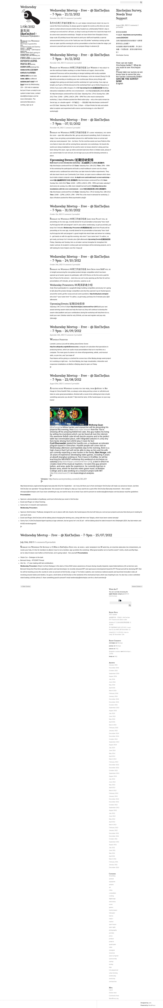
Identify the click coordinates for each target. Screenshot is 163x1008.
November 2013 (114, 767)
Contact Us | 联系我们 (28, 73)
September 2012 (114, 807)
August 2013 (113, 776)
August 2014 (113, 744)
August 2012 (113, 810)
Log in (111, 990)
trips (110, 967)
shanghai (112, 950)
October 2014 (113, 739)
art (110, 887)
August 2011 (113, 844)
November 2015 (114, 702)
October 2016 (113, 670)
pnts (150, 1003)
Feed (22, 85)
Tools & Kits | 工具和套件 (29, 70)
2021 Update (113, 614)
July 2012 (112, 813)
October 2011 (113, 839)
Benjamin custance (115, 651)
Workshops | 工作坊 (27, 54)
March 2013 (112, 790)
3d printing (112, 876)
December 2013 (114, 764)
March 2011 (112, 859)
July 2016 (112, 679)
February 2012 (113, 827)
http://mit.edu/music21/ (60, 473)
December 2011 (114, 833)
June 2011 (112, 850)
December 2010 (114, 867)
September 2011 (114, 842)
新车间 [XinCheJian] (27, 32)
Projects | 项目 (25, 63)
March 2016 (112, 690)
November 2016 (114, 668)
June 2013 (112, 782)
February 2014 (113, 762)
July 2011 (112, 847)
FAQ (21, 45)
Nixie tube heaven (82, 429)
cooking (111, 896)
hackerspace (113, 910)
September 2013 (114, 773)
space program (113, 956)
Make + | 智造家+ (26, 48)
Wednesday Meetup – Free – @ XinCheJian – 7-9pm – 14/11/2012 (80, 57)
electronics (112, 901)
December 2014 (114, 733)
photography (113, 930)
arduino (111, 884)
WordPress (151, 1005)
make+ (111, 918)
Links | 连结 (24, 76)
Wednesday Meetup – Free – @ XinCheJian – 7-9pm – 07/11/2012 (80, 122)
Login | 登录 (24, 79)
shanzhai (112, 953)
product (111, 938)
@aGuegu (55, 427)
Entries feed (112, 992)
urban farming (113, 973)
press (111, 936)
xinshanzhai (112, 981)
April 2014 (112, 756)
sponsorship (113, 958)
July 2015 (112, 713)
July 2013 (112, 779)
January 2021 (113, 665)
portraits (111, 933)
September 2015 (114, 707)
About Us (23, 42)
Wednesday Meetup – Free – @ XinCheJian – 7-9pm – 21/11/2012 (80, 12)
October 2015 (113, 705)
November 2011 (114, 836)
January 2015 (113, 730)
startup (111, 961)
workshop (112, 978)
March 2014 (112, 759)
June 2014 (112, 750)
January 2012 (113, 830)
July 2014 (112, 747)
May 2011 (112, 853)
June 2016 (112, 682)
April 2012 (112, 822)
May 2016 (112, 685)
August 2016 (113, 676)
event (110, 904)
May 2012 (112, 819)
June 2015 (112, 716)
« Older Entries (25, 586)
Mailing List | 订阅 (27, 82)
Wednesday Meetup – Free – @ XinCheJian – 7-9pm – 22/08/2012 (80, 378)
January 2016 (113, 696)
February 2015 (113, 727)
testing (111, 964)
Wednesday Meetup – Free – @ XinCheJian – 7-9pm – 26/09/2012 (80, 329)
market (111, 921)
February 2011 (113, 862)
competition (112, 893)
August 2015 (113, 710)
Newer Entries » (137, 586)
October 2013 (113, 770)
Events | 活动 (25, 57)
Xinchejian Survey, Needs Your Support (129, 14)
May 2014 (112, 753)
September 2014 (114, 742)
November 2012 (114, 802)
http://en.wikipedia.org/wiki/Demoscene (64, 347)
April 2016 (112, 688)
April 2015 (112, 722)
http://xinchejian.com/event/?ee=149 (84, 307)
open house (112, 924)
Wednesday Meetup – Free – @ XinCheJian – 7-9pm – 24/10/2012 (80, 259)
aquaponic (112, 881)
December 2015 (114, 699)
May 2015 (112, 719)
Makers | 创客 (25, 67)
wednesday (112, 976)
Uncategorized (113, 970)
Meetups (23, 51)
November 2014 (114, 736)
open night (112, 927)
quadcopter (112, 944)
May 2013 (112, 785)
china (110, 890)
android (111, 879)
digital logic (112, 898)
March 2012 (112, 824)
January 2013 (113, 796)
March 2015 (112, 725)
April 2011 (112, 856)
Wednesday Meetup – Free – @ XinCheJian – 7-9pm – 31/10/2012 (80, 208)
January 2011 (113, 864)
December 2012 (114, 799)
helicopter (112, 913)
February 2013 (113, 793)
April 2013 (112, 787)
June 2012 (112, 816)
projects (111, 941)
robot (110, 947)
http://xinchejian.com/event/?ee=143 (75, 462)
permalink (77, 18)
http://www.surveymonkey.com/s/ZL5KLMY (68, 479)
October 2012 (113, 805)
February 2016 (113, 693)
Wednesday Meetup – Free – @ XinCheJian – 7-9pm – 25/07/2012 (66, 535)
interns (111, 916)
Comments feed (114, 995)
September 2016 (114, 673)
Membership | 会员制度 (28, 60)
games (111, 907)
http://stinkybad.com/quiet (99, 294)
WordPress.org (113, 998)
